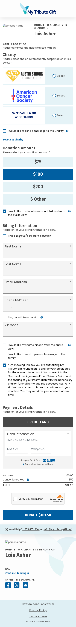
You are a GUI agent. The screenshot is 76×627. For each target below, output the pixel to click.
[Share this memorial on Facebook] (8, 585)
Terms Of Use (38, 616)
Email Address (16, 282)
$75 (38, 161)
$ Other (38, 199)
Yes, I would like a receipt (23, 317)
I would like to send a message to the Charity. (36, 131)
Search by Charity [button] (13, 139)
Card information (20, 434)
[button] (67, 132)
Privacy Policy (38, 610)
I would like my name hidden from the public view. (35, 347)
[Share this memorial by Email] (25, 585)
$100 (38, 174)
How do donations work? (38, 604)
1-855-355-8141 (31, 529)
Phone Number (16, 300)
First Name (13, 246)
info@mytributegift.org (58, 529)
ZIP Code (11, 325)
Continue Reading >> (17, 573)
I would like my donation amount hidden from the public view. (36, 213)
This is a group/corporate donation (29, 236)
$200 (38, 186)
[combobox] (9, 307)
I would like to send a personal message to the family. (36, 356)
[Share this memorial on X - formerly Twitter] (17, 585)
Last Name (13, 264)
